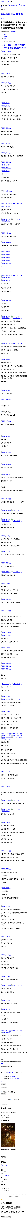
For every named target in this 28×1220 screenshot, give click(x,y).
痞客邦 (9, 1072)
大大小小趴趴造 (14, 1078)
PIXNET (7, 1195)
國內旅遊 (12, 1076)
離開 (9, 1217)
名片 (5, 38)
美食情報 (13, 31)
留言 (13, 1072)
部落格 (5, 36)
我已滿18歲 (3, 1217)
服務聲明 (17, 1196)
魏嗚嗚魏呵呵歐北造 (12, 14)
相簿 (5, 34)
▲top (2, 1081)
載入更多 (3, 1084)
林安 (2, 1063)
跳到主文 (3, 18)
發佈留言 (3, 1093)
